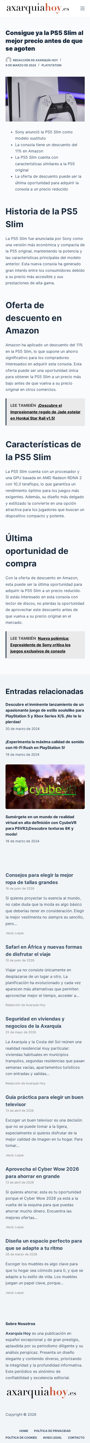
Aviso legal (52, 1437)
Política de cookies (21, 1437)
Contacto (76, 1437)
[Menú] (82, 8)
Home (23, 1430)
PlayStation (51, 65)
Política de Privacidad (52, 1430)
